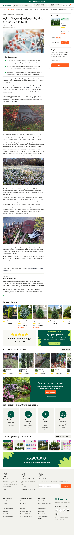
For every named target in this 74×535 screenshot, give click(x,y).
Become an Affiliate (8, 516)
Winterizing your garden (31, 87)
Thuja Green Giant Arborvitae (64, 23)
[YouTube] (68, 510)
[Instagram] (56, 510)
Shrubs (36, 9)
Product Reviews (7, 513)
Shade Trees (54, 9)
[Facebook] (64, 510)
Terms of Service (42, 508)
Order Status (23, 500)
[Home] (7, 5)
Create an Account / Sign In (28, 489)
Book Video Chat (50, 392)
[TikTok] (60, 510)
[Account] (64, 5)
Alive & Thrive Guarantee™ (44, 503)
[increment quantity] (58, 42)
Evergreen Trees (28, 9)
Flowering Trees (44, 9)
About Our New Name (26, 516)
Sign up (66, 486)
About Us (5, 500)
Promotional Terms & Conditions (43, 517)
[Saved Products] (67, 5)
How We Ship (23, 508)
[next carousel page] (71, 311)
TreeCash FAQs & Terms (26, 513)
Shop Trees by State (8, 508)
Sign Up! (60, 65)
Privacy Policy (41, 500)
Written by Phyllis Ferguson (9, 25)
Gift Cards (5, 511)
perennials (20, 197)
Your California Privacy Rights (45, 513)
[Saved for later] (15, 307)
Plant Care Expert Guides (9, 506)
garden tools (23, 208)
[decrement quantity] (53, 42)
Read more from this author (11, 296)
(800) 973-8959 (51, 396)
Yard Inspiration (7, 519)
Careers (5, 503)
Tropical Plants (62, 9)
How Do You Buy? (54, 343)
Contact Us (5, 489)
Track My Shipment (25, 486)
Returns (40, 506)
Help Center (23, 506)
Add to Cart (65, 42)
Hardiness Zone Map (25, 511)
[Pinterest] (56, 514)
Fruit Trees (19, 9)
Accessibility (41, 511)
